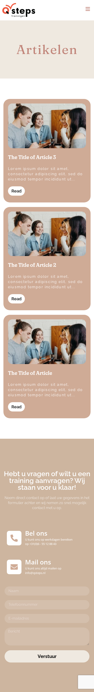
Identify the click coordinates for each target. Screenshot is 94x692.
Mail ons (38, 562)
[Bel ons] (14, 538)
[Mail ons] (14, 567)
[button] (88, 9)
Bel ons (36, 533)
